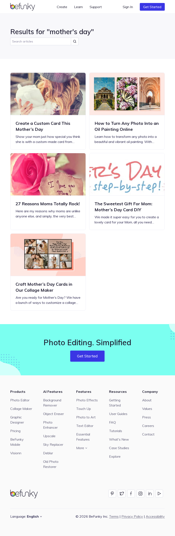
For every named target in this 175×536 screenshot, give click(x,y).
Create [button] (62, 7)
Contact (148, 434)
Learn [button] (78, 7)
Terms (114, 516)
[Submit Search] (75, 41)
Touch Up (83, 408)
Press (146, 417)
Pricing (15, 431)
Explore (115, 456)
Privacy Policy (132, 516)
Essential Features (83, 436)
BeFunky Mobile (17, 442)
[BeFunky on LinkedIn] (150, 493)
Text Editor (84, 426)
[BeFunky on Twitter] (121, 493)
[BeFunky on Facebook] (131, 493)
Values (147, 408)
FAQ (112, 422)
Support (96, 7)
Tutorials (115, 431)
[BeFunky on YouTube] (159, 493)
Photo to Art (86, 417)
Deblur (48, 453)
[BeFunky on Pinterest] (112, 493)
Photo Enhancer (50, 425)
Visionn (15, 453)
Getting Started (115, 402)
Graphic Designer (17, 419)
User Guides (118, 414)
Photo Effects (87, 400)
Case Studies (119, 448)
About (147, 400)
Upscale (49, 436)
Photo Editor (19, 400)
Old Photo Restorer (50, 464)
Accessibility (155, 516)
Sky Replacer (53, 444)
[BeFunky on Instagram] (140, 493)
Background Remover (52, 402)
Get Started (152, 7)
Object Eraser (53, 414)
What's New (119, 439)
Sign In (128, 7)
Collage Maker (21, 408)
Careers (148, 426)
